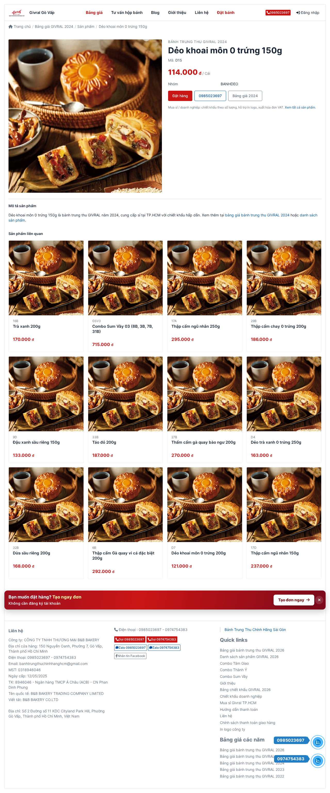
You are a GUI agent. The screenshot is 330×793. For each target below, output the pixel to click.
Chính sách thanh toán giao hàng (247, 722)
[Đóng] (319, 600)
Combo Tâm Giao (234, 663)
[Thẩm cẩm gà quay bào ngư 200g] (204, 394)
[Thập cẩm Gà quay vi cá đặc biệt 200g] (125, 504)
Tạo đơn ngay (291, 599)
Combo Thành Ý (233, 670)
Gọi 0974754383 (163, 639)
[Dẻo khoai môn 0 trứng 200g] (204, 504)
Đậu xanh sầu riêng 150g (36, 442)
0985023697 (280, 12)
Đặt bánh (225, 12)
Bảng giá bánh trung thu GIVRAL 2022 (252, 776)
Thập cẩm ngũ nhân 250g (195, 326)
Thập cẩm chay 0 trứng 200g (278, 326)
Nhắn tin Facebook (131, 656)
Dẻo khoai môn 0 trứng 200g (198, 553)
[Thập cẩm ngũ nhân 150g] (284, 504)
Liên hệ (202, 12)
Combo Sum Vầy (234, 676)
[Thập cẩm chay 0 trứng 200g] (284, 278)
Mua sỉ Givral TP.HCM (238, 703)
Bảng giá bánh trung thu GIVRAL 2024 (252, 763)
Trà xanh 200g (26, 326)
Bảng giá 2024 (245, 96)
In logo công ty (232, 729)
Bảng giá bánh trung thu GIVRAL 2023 (252, 769)
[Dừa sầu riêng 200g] (46, 504)
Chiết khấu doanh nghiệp (241, 696)
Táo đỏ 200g (104, 442)
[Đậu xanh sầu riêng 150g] (46, 394)
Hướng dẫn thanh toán (239, 709)
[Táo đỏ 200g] (125, 394)
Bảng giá (94, 12)
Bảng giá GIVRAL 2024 (54, 26)
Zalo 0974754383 (165, 647)
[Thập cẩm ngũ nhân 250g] (204, 278)
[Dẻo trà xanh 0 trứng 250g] (284, 394)
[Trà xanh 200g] (46, 278)
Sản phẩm (85, 26)
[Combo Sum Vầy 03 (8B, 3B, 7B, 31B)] (125, 278)
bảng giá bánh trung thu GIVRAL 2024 (257, 215)
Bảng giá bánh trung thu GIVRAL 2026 (252, 650)
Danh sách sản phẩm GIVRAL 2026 (249, 656)
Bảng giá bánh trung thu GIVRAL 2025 (252, 756)
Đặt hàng (180, 96)
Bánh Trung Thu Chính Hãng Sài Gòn (255, 629)
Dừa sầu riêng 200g (31, 553)
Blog (155, 12)
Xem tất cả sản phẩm (300, 107)
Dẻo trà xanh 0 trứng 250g (276, 442)
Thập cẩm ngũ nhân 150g (275, 553)
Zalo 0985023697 (132, 647)
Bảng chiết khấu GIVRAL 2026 (245, 689)
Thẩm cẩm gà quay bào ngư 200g (203, 442)
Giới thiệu (177, 12)
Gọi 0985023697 (131, 639)
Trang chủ (22, 26)
